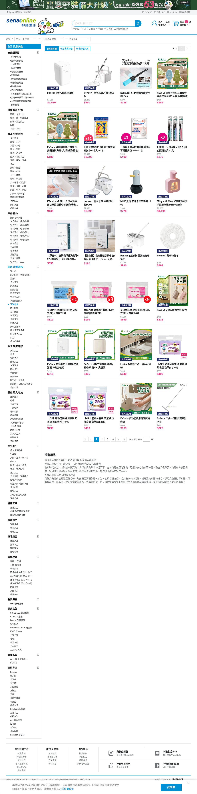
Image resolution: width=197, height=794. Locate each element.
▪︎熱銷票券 (14, 75)
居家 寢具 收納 (15, 392)
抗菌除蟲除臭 (16, 301)
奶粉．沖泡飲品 (17, 121)
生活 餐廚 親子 (15, 346)
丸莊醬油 (14, 687)
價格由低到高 (82, 48)
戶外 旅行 (13, 446)
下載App (10, 12)
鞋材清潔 (14, 312)
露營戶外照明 (16, 480)
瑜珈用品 (14, 531)
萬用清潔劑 (15, 293)
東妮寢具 (12, 557)
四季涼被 (14, 587)
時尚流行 (14, 369)
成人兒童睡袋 (16, 450)
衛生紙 (13, 271)
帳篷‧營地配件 (17, 469)
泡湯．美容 (15, 258)
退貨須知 (83, 753)
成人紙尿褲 (15, 341)
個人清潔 (14, 282)
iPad (84, 29)
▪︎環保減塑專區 (16, 83)
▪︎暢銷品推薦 (15, 68)
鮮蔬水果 (14, 208)
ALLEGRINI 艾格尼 (18, 659)
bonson (13, 672)
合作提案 (52, 763)
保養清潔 (14, 319)
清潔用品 (14, 541)
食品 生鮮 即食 (15, 134)
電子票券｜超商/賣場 (19, 225)
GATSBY (14, 624)
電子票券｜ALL (17, 262)
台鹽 (12, 639)
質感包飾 (14, 441)
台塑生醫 (14, 635)
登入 (160, 22)
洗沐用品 (14, 323)
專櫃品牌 (12, 654)
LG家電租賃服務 (121, 29)
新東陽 (13, 676)
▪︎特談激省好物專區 (18, 79)
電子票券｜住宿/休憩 (19, 229)
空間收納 (14, 373)
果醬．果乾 (15, 145)
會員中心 (162, 25)
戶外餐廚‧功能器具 (19, 476)
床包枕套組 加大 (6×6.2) (21, 579)
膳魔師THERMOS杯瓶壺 (21, 384)
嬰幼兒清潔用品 (17, 330)
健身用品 (14, 528)
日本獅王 (14, 646)
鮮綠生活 (14, 705)
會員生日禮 (52, 757)
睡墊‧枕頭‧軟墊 (18, 465)
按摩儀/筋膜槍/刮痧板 (20, 511)
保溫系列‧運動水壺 (19, 483)
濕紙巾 (13, 278)
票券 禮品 (13, 213)
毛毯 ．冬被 (15, 561)
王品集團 (14, 247)
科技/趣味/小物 (17, 422)
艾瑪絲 (13, 679)
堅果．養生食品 (17, 156)
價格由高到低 (66, 48)
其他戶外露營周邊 (18, 495)
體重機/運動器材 (17, 515)
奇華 (12, 694)
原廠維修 (83, 760)
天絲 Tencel (15, 565)
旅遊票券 (14, 254)
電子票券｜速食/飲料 (19, 221)
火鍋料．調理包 (17, 193)
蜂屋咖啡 (14, 731)
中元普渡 (108, 29)
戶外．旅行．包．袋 (19, 458)
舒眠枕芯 (14, 591)
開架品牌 (12, 608)
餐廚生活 (14, 358)
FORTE (13, 663)
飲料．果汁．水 (17, 114)
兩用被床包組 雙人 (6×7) (21, 576)
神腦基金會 (22, 757)
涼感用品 (14, 498)
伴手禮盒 (14, 138)
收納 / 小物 (15, 430)
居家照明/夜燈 (16, 419)
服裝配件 (14, 437)
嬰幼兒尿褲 (15, 326)
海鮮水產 (14, 205)
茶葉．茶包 (15, 129)
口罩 (12, 338)
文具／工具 (15, 434)
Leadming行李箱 (17, 709)
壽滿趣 (13, 727)
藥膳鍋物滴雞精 (17, 197)
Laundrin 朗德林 (17, 735)
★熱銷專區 (13, 52)
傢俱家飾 (14, 411)
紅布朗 (13, 724)
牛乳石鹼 (14, 642)
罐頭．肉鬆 (15, 171)
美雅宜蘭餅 (15, 698)
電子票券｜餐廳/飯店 (19, 232)
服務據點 (18, 12)
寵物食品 (14, 544)
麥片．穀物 (15, 149)
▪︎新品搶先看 (15, 57)
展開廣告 (184, 3)
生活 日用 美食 (22, 39)
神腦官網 (22, 753)
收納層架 (14, 415)
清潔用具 (73, 39)
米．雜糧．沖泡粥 (18, 182)
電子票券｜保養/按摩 (19, 240)
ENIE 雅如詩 (16, 631)
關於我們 (22, 760)
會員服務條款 (22, 763)
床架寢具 (14, 397)
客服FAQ (83, 757)
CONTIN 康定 (16, 616)
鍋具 (12, 354)
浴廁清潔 (14, 289)
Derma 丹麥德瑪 (17, 620)
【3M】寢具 (15, 426)
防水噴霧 (14, 308)
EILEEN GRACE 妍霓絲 (21, 628)
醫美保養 (12, 599)
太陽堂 (13, 690)
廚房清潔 (14, 286)
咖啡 (12, 125)
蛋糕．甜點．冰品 (18, 160)
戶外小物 (14, 487)
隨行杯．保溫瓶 (17, 380)
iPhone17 (76, 29)
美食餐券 (14, 243)
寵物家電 (14, 548)
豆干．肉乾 (15, 175)
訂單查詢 (52, 760)
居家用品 (14, 350)
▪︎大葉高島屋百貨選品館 (20, 101)
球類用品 (14, 524)
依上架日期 (52, 48)
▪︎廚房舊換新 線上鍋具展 (21, 94)
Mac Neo (91, 29)
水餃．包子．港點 (18, 190)
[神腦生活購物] (35, 24)
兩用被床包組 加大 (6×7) (21, 572)
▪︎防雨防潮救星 (16, 90)
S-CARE (148, 12)
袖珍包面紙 (15, 297)
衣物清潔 (14, 315)
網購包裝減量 (83, 763)
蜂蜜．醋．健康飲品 (19, 118)
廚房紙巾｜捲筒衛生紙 (20, 275)
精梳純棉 (14, 568)
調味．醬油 (15, 168)
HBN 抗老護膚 (16, 604)
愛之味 (13, 683)
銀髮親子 (14, 376)
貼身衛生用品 (16, 334)
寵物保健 (14, 552)
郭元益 (13, 701)
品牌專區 (12, 667)
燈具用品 (14, 472)
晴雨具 (13, 461)
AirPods (99, 29)
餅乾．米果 (15, 142)
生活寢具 (14, 365)
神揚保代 (27, 12)
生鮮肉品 (14, 201)
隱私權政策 (22, 767)
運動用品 (12, 520)
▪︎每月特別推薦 (16, 72)
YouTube (173, 12)
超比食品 (14, 712)
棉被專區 (14, 594)
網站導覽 (22, 770)
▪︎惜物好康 (14, 105)
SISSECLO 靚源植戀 (19, 613)
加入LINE (161, 12)
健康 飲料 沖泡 (15, 110)
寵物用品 (14, 362)
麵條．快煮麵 (16, 179)
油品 (12, 164)
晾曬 (12, 400)
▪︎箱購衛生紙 (15, 86)
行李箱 (13, 454)
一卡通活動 (15, 64)
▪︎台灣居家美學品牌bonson (22, 97)
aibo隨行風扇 (16, 720)
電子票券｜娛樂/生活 (19, 236)
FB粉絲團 (186, 12)
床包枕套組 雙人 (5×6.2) (21, 583)
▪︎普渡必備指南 (16, 60)
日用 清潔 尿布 (49, 39)
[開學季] (98, 5)
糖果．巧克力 (16, 153)
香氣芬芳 (14, 404)
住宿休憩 (14, 251)
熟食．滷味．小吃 (18, 186)
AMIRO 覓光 (16, 650)
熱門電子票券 (16, 217)
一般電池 (14, 408)
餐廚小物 (14, 387)
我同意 (171, 787)
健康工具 (12, 503)
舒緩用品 (14, 507)
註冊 (168, 22)
